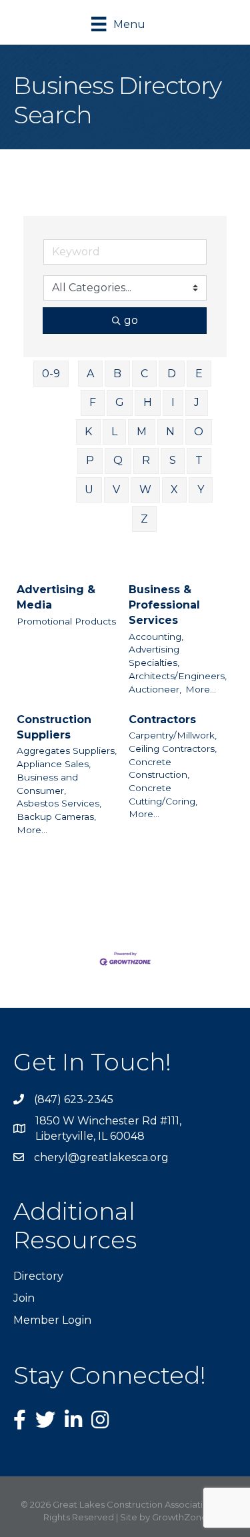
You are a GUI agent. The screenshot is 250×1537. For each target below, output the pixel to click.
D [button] (171, 373)
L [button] (114, 431)
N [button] (170, 431)
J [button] (196, 402)
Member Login (52, 1320)
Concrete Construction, (159, 768)
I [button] (173, 402)
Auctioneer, (155, 689)
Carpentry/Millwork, (173, 735)
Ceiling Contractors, (173, 748)
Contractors (162, 719)
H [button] (147, 402)
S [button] (172, 460)
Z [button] (144, 519)
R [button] (146, 460)
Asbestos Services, (59, 803)
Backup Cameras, (56, 816)
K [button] (88, 431)
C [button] (144, 373)
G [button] (119, 402)
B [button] (117, 373)
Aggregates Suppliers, (67, 750)
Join (24, 1298)
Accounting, (156, 636)
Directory (38, 1276)
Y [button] (200, 489)
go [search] (131, 320)
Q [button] (118, 460)
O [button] (198, 431)
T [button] (199, 460)
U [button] (89, 489)
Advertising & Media (56, 597)
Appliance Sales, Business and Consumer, (54, 777)
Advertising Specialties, (154, 656)
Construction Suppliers (54, 727)
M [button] (142, 431)
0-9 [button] (51, 373)
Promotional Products (66, 621)
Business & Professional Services (164, 605)
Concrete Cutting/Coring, (163, 794)
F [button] (92, 402)
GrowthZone (179, 1517)
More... (200, 689)
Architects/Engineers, (178, 676)
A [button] (90, 373)
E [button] (199, 373)
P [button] (90, 460)
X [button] (174, 489)
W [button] (145, 489)
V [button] (116, 489)
